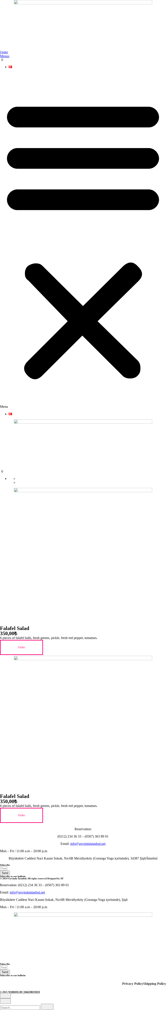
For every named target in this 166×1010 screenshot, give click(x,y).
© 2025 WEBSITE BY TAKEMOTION (20, 992)
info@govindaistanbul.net (87, 844)
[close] (5, 995)
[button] (83, 240)
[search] (47, 1007)
